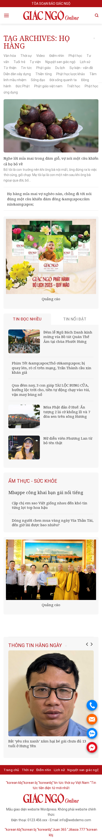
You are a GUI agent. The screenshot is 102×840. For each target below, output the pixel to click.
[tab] (27, 319)
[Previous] (87, 644)
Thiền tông (43, 74)
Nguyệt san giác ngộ (60, 62)
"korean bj (30, 783)
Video (40, 56)
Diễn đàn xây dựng (17, 74)
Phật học (75, 56)
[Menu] (6, 15)
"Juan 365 (58, 829)
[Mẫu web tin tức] (51, 15)
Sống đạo (38, 80)
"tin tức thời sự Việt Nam (70, 783)
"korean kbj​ (14, 783)
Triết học (73, 86)
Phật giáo (43, 68)
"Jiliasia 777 (76, 829)
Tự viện (35, 62)
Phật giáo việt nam (48, 86)
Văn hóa (10, 56)
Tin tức (26, 68)
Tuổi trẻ (19, 62)
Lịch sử (85, 62)
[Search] (96, 15)
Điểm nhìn (56, 56)
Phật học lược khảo (70, 74)
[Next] (91, 644)
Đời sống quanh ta (63, 80)
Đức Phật (23, 86)
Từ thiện (10, 68)
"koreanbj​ (45, 783)
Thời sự (26, 56)
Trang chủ (11, 770)
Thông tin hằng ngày (35, 645)
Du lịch (60, 68)
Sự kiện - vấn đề (81, 68)
